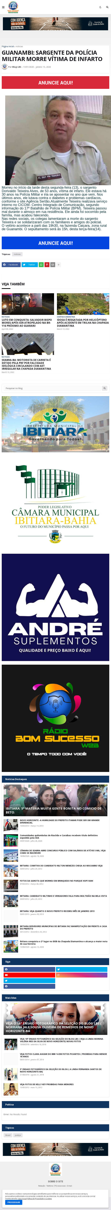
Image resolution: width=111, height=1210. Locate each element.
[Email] (52, 264)
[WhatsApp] (41, 264)
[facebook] (29, 969)
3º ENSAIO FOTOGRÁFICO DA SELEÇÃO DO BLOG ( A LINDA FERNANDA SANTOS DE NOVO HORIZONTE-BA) (61, 1070)
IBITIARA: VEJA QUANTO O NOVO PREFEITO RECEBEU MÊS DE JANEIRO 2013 (57, 911)
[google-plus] (82, 980)
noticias (19, 46)
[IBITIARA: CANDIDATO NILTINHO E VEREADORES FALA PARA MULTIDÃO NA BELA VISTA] (11, 901)
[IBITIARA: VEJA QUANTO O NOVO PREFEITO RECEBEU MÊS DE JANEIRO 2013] (11, 916)
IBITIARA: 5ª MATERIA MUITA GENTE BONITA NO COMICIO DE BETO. (53, 810)
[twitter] (82, 969)
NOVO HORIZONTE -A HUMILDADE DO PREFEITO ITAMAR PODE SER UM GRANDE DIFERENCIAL (60, 821)
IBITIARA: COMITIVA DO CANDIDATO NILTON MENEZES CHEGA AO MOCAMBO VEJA (61, 866)
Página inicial (8, 46)
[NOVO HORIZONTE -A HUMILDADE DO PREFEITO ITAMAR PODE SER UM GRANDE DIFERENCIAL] (11, 825)
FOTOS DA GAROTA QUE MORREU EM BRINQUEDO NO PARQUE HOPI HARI (56, 881)
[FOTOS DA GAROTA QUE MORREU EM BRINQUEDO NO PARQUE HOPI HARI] (11, 886)
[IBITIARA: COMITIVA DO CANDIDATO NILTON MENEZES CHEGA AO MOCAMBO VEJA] (11, 871)
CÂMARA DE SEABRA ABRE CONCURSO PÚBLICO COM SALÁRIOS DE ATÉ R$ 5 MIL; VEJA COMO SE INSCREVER (63, 851)
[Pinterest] (47, 264)
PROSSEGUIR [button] (14, 1202)
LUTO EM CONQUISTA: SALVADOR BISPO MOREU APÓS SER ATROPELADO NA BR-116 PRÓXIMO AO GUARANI (27, 322)
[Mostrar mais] (58, 264)
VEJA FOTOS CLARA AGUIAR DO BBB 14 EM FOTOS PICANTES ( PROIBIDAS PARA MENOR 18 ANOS (63, 1055)
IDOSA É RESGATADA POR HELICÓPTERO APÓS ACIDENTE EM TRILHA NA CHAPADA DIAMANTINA (83, 322)
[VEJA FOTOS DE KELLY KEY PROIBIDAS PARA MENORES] (11, 1089)
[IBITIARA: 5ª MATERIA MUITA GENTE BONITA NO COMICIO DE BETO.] (55, 800)
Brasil (7, 1135)
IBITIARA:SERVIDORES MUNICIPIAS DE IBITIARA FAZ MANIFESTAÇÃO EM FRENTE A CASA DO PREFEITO (63, 927)
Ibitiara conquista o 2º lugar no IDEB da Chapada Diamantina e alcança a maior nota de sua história (63, 942)
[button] (3, 7)
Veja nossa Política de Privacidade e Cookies (35, 1198)
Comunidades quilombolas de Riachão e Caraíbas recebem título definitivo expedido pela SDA (59, 836)
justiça (18, 1135)
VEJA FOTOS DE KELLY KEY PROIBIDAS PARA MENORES (47, 1084)
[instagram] (82, 975)
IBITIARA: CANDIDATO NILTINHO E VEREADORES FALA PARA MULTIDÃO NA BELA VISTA (63, 896)
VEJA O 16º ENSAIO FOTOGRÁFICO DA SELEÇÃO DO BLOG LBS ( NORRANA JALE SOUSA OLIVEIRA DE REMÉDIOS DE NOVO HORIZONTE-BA (53, 1027)
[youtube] (29, 975)
